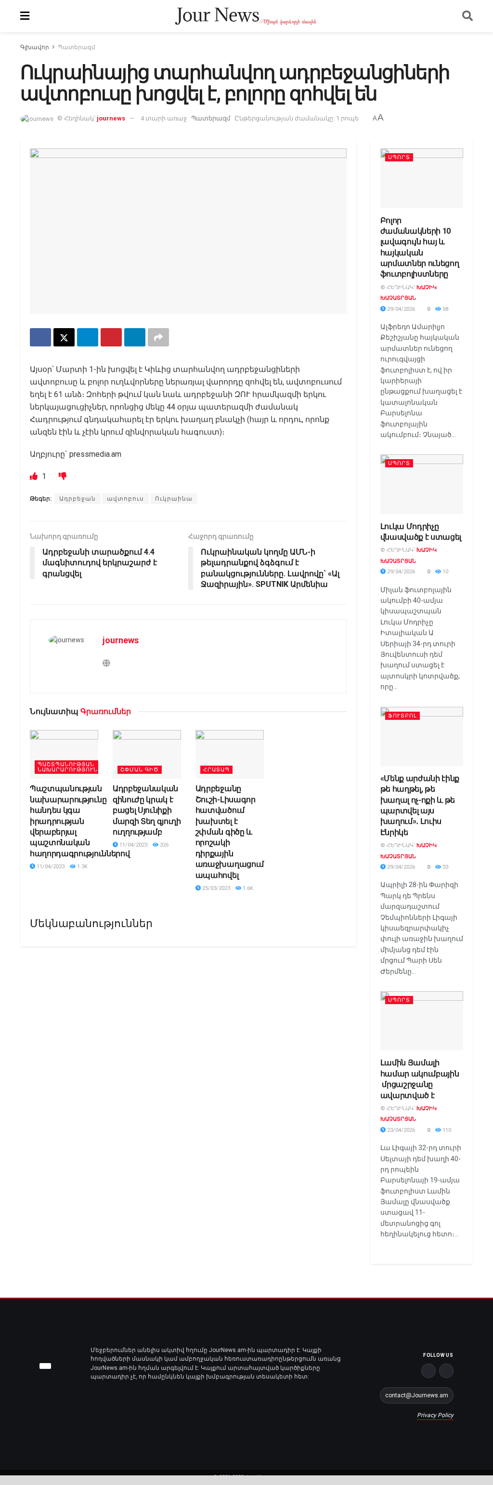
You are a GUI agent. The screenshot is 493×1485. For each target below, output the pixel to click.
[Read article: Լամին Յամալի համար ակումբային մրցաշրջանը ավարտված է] (422, 1020)
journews (111, 118)
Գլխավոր (34, 47)
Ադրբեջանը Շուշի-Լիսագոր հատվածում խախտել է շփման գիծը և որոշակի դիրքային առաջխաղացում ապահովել (229, 831)
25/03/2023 (215, 888)
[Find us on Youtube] (446, 1371)
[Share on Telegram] (87, 337)
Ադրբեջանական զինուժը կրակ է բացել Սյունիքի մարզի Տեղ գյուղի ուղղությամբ (147, 810)
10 (444, 572)
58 (444, 309)
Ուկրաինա (174, 498)
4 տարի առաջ (164, 118)
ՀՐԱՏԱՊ (216, 770)
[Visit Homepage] (245, 16)
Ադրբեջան (77, 498)
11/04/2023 (50, 866)
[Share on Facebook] (40, 337)
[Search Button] (467, 16)
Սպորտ (399, 157)
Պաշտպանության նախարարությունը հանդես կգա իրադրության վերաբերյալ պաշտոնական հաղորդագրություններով (80, 821)
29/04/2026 (400, 309)
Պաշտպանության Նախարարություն (68, 767)
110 (446, 1130)
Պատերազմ (76, 47)
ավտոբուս (125, 498)
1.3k (82, 866)
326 (163, 845)
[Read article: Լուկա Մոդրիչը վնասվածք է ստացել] (422, 484)
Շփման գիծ (139, 770)
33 (444, 867)
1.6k (247, 888)
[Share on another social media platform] (158, 337)
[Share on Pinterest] (111, 337)
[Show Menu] (24, 16)
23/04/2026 (400, 1130)
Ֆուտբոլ (402, 716)
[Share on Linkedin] (134, 337)
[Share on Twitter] (64, 337)
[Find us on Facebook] (428, 1371)
